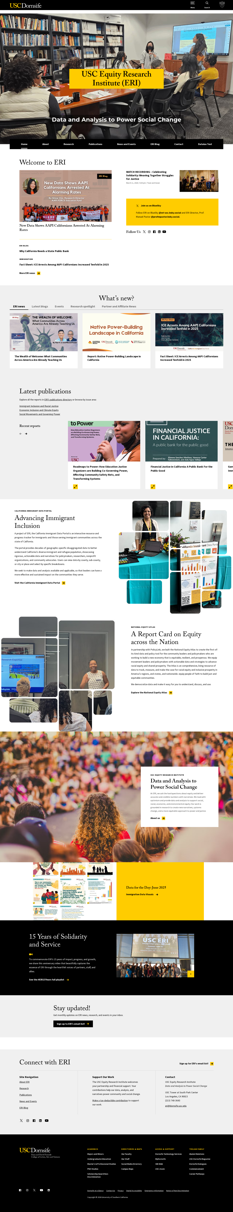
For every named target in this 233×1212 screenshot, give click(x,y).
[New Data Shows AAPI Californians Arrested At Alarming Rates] (65, 196)
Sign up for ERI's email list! (194, 1063)
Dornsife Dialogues (198, 1164)
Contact (178, 144)
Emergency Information (154, 1190)
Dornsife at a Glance (95, 1190)
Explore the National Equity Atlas (149, 692)
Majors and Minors (95, 1154)
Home (24, 144)
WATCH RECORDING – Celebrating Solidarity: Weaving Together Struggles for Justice (150, 175)
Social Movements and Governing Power (39, 414)
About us (155, 818)
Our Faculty (126, 1154)
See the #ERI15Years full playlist (47, 979)
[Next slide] (26, 434)
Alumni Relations (196, 1154)
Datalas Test (205, 144)
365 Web (159, 1164)
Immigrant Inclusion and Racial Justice (38, 406)
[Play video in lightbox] (155, 955)
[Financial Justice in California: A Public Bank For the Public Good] (181, 441)
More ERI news (27, 273)
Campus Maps (127, 1169)
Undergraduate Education (99, 1159)
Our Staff (125, 1159)
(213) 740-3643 (172, 1100)
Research (69, 144)
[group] (116, 340)
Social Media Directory (131, 1164)
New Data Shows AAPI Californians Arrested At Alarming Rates (61, 228)
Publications (95, 144)
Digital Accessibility (134, 1190)
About (45, 144)
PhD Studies (92, 1169)
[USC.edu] (222, 5)
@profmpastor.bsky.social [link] (165, 216)
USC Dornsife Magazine (199, 1159)
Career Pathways (196, 1174)
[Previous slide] (20, 434)
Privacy (121, 1190)
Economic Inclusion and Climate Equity (39, 410)
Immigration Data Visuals (140, 894)
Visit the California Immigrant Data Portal (38, 582)
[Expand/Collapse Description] (75, 486)
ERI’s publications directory (58, 399)
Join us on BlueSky (151, 205)
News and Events (126, 144)
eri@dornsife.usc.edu (175, 1105)
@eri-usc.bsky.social (170, 212)
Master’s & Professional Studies (101, 1164)
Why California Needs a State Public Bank (44, 251)
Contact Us (110, 1190)
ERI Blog (155, 144)
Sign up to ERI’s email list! (71, 1023)
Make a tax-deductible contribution (110, 1100)
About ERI (24, 1081)
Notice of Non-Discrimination (177, 1190)
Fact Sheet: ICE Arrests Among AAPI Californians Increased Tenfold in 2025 (64, 264)
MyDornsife (160, 1159)
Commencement (196, 1169)
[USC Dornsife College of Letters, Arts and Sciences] (25, 7)
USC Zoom (160, 1169)
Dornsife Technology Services (168, 1154)
